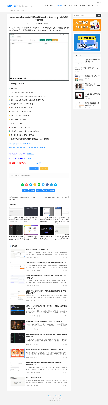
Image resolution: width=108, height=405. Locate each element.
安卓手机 (25, 190)
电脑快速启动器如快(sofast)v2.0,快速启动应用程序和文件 (62, 238)
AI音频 (36, 285)
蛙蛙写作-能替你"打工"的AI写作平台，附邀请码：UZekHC (45, 349)
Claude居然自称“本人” (33, 378)
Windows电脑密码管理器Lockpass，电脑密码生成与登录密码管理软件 (47, 219)
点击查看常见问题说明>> (24, 175)
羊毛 (70, 5)
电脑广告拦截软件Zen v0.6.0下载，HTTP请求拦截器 (31, 219)
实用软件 (59, 5)
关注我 (98, 2)
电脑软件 (45, 190)
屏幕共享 (32, 190)
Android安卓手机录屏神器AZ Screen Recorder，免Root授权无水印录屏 (16, 238)
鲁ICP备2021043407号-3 (54, 400)
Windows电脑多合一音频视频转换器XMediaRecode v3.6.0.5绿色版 (16, 219)
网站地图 (60, 399)
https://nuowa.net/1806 (34, 163)
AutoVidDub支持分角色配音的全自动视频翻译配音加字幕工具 (46, 263)
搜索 (99, 15)
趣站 (65, 5)
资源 (75, 5)
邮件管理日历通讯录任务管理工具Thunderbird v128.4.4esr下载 (47, 238)
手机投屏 (39, 190)
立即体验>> (30, 154)
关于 (96, 5)
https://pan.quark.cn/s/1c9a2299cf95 (20, 144)
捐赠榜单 (90, 5)
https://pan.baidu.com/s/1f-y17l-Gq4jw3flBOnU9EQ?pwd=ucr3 (27, 147)
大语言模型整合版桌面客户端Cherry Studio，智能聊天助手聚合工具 (31, 238)
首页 (46, 5)
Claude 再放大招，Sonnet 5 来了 (37, 250)
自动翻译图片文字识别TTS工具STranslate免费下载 (56, 197)
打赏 (44, 168)
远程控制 (52, 190)
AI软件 (52, 5)
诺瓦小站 (11, 5)
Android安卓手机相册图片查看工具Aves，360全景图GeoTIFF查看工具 (22, 198)
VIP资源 (82, 5)
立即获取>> (29, 158)
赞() (34, 168)
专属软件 (37, 270)
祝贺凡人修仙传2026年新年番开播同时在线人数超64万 (44, 321)
